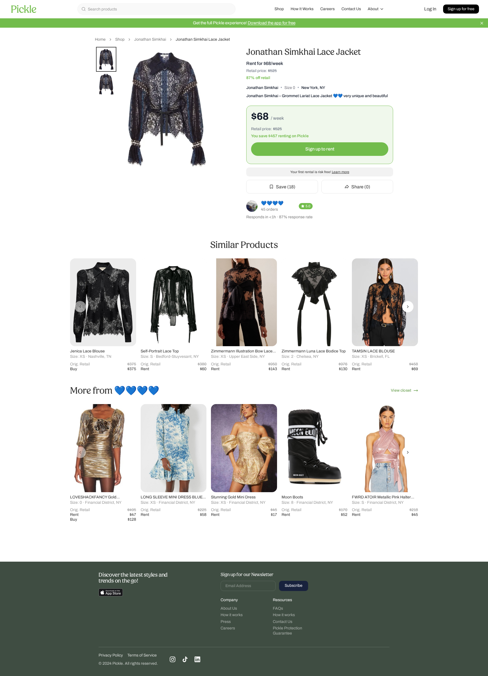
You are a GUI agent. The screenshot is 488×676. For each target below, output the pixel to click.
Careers (327, 9)
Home (100, 39)
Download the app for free (271, 23)
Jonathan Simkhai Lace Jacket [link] (203, 39)
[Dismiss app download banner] (482, 23)
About (373, 9)
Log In (430, 8)
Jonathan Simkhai (150, 39)
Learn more (340, 172)
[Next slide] (407, 306)
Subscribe (293, 585)
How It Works (302, 9)
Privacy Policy (111, 655)
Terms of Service (142, 655)
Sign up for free (461, 9)
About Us (229, 608)
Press (226, 622)
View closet (401, 390)
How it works (232, 615)
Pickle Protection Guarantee (287, 630)
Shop (279, 9)
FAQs (278, 608)
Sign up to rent (319, 149)
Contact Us (351, 9)
